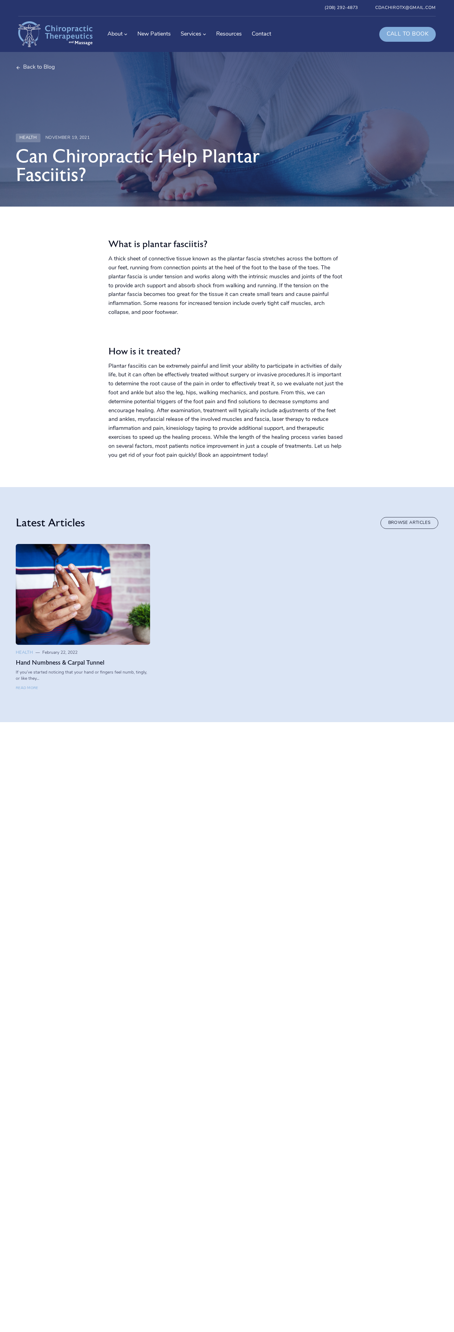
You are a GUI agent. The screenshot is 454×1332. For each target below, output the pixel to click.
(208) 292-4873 (341, 8)
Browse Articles (409, 522)
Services (191, 34)
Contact (261, 34)
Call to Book (407, 34)
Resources (229, 34)
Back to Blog (39, 67)
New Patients (154, 34)
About (115, 34)
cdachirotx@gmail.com (405, 8)
